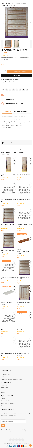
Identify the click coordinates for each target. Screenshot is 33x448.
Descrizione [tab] (7, 111)
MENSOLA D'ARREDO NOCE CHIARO (24, 252)
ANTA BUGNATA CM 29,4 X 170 (8, 328)
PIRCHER (19, 249)
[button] (30, 22)
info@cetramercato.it (16, 379)
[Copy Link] (27, 89)
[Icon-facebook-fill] (10, 439)
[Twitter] (10, 89)
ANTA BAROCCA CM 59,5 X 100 (8, 354)
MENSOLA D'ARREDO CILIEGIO (22, 328)
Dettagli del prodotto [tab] (20, 111)
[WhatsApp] (20, 89)
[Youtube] (22, 439)
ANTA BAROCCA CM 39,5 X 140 (8, 175)
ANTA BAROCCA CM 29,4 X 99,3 (24, 200)
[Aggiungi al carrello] (15, 163)
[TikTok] (17, 89)
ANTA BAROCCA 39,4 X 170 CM (8, 278)
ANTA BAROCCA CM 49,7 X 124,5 (24, 303)
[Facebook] (6, 89)
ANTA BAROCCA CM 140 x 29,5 (24, 175)
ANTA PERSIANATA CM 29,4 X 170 (23, 354)
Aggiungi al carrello (20, 71)
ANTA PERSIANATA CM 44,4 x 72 (23, 278)
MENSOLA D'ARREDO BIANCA (6, 303)
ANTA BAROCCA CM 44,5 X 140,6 (24, 225)
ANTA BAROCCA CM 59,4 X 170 (8, 200)
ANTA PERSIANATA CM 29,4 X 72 (7, 225)
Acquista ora (16, 75)
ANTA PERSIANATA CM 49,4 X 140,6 (7, 251)
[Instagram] (13, 89)
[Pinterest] (23, 89)
